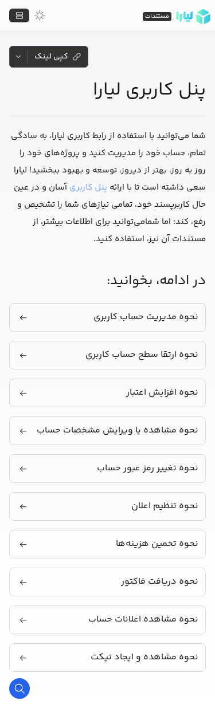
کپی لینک (51, 56)
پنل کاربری (88, 187)
